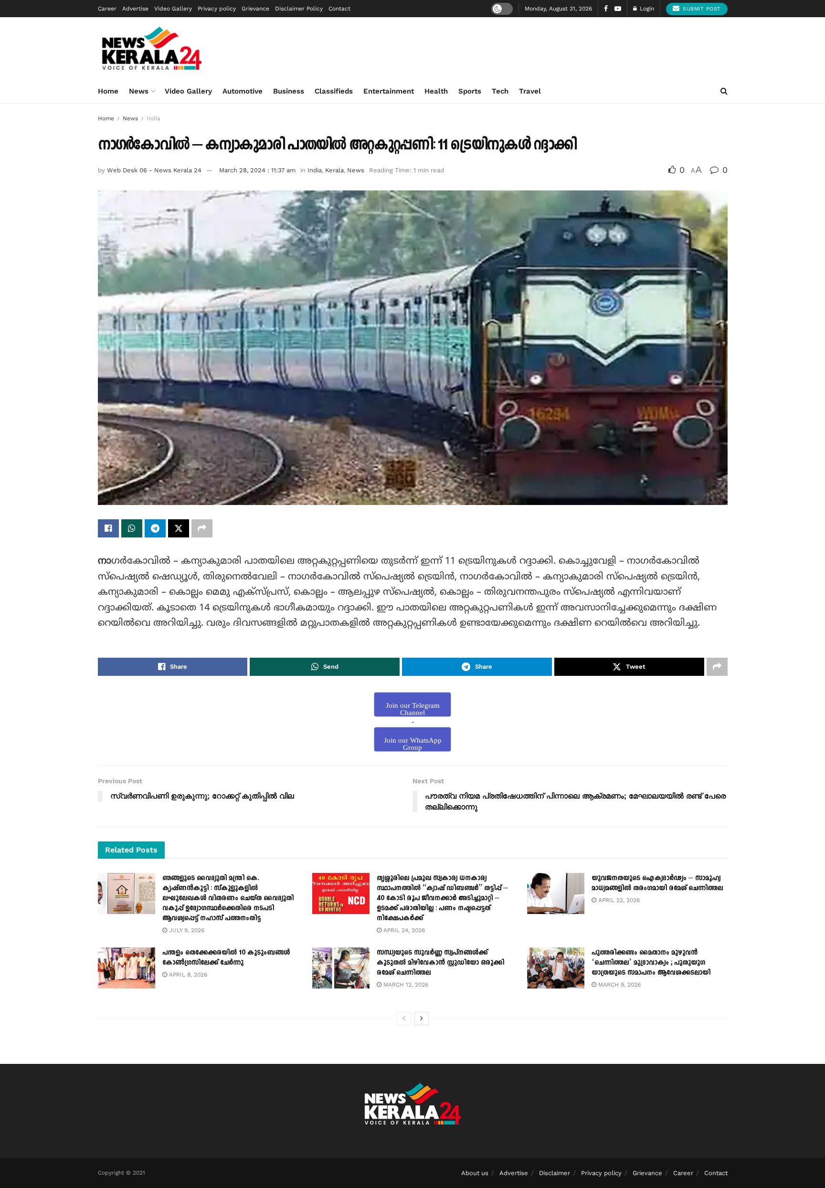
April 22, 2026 (618, 900)
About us (474, 1173)
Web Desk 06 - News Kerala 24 (154, 170)
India (153, 118)
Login (646, 8)
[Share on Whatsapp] (131, 528)
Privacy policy (217, 8)
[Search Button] (724, 91)
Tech (500, 91)
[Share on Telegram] (155, 528)
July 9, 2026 (185, 930)
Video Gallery (173, 8)
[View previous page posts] (404, 1018)
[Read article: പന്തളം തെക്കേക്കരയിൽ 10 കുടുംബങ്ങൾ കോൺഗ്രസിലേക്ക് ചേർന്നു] (126, 967)
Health (436, 91)
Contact (339, 8)
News (138, 91)
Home (108, 91)
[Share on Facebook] (108, 528)
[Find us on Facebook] (606, 9)
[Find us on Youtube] (617, 9)
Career (107, 8)
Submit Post (701, 9)
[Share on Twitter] (178, 528)
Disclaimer (554, 1173)
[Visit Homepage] (152, 48)
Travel (530, 91)
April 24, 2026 (403, 930)
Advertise (135, 8)
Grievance (255, 8)
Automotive (242, 91)
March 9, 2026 (618, 984)
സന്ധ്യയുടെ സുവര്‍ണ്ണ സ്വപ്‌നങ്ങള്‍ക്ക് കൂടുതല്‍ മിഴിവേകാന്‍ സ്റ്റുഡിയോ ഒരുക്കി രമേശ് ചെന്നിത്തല (440, 962)
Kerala (334, 170)
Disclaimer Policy (299, 8)
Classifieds (334, 91)
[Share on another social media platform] (201, 528)
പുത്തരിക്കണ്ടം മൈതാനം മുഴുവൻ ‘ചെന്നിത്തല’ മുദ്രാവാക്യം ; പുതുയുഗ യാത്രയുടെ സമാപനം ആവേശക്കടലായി (651, 962)
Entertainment (388, 91)
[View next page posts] (421, 1018)
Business (288, 91)
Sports (469, 91)
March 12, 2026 (404, 984)
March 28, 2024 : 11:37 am (257, 170)
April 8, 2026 (187, 974)
